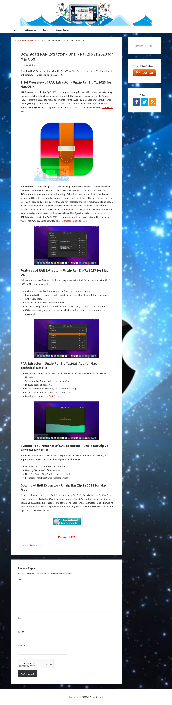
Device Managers (27, 40)
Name (21, 618)
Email (21, 632)
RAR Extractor (56, 396)
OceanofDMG (86, 14)
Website (21, 645)
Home (17, 40)
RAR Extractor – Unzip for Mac (72, 220)
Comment (22, 579)
